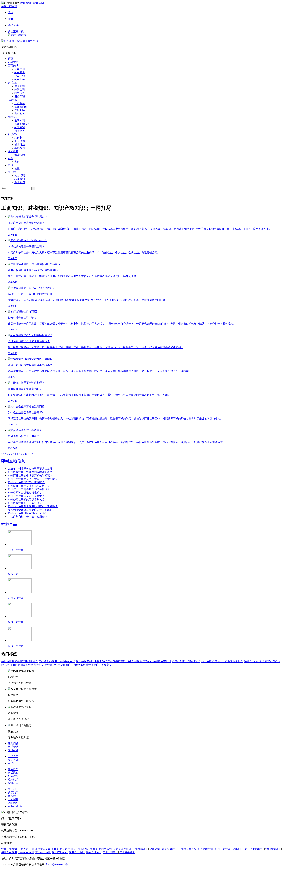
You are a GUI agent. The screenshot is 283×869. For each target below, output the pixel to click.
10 (26, 453)
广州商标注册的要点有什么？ (25, 503)
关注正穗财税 (9, 6)
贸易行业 (19, 144)
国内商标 (19, 103)
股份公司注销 (16, 646)
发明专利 (19, 120)
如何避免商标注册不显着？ (96, 664)
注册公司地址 (77, 852)
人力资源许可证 (122, 849)
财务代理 (19, 96)
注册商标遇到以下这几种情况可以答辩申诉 (101, 661)
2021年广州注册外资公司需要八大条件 (30, 468)
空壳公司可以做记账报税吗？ (25, 492)
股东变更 (13, 574)
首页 (10, 58)
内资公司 (19, 86)
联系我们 (19, 178)
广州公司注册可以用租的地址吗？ (27, 513)
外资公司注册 (169, 849)
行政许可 (13, 134)
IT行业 (18, 137)
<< (2, 453)
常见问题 (13, 743)
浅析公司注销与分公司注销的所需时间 (148, 661)
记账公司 (154, 849)
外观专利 (19, 127)
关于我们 (13, 172)
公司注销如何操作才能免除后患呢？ (222, 661)
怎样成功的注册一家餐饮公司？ (57, 661)
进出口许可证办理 (84, 849)
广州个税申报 (110, 852)
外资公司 (19, 89)
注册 (10, 18)
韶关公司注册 (93, 852)
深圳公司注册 (273, 849)
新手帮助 (13, 746)
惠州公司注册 (43, 852)
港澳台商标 (21, 106)
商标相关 (19, 113)
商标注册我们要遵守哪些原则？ (19, 661)
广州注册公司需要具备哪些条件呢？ (29, 489)
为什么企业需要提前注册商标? (62, 664)
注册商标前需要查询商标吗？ (27, 664)
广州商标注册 (140, 849)
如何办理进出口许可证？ (186, 661)
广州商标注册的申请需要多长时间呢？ (30, 475)
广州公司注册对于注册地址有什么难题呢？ (33, 506)
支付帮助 (13, 750)
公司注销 (19, 75)
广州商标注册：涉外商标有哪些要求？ (30, 472)
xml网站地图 (15, 806)
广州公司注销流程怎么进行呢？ (26, 482)
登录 (10, 12)
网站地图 (13, 802)
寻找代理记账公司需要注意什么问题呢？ (31, 509)
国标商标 (19, 110)
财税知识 (13, 82)
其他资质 (19, 148)
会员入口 (13, 756)
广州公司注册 (65, 849)
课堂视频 (13, 151)
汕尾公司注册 (26, 852)
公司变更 (19, 72)
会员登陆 (13, 759)
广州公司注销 (223, 849)
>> (31, 453)
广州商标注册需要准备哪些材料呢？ (29, 485)
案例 (10, 158)
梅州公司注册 (9, 852)
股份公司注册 (16, 622)
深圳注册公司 (239, 849)
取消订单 (13, 783)
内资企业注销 (16, 598)
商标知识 (13, 99)
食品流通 (19, 141)
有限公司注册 (16, 550)
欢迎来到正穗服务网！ (33, 2)
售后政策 (13, 769)
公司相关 (19, 79)
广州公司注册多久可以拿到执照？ (27, 499)
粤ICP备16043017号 (56, 864)
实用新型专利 (22, 124)
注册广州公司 (9, 849)
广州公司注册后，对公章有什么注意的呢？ (33, 479)
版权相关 (19, 130)
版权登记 (13, 117)
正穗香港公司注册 (45, 849)
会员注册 (13, 763)
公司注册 (19, 69)
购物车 (13, 25)
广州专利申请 (26, 849)
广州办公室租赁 (188, 849)
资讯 (10, 165)
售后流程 (13, 772)
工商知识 (13, 65)
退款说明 (13, 779)
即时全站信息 (13, 461)
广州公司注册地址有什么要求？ (26, 496)
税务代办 (19, 93)
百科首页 (13, 62)
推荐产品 (9, 524)
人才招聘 (19, 175)
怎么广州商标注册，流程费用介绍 (27, 516)
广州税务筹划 (104, 849)
